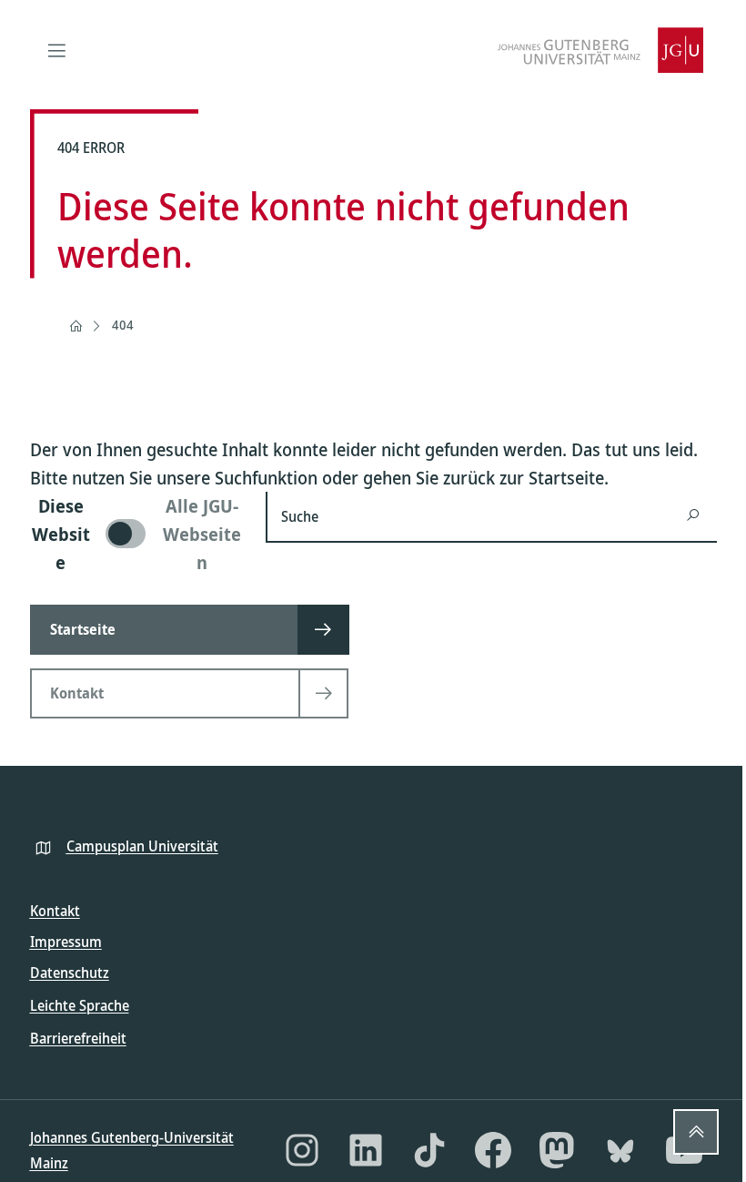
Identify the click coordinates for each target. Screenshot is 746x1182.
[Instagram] (302, 1150)
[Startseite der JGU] (600, 50)
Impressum (66, 942)
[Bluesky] (620, 1150)
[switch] (137, 534)
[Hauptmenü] (57, 50)
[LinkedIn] (366, 1150)
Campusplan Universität (142, 846)
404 (123, 324)
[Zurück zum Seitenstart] (696, 1132)
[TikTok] (429, 1150)
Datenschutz (69, 973)
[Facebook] (493, 1150)
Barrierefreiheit (78, 1038)
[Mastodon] (557, 1150)
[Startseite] (75, 326)
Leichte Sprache (79, 1005)
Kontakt (55, 911)
